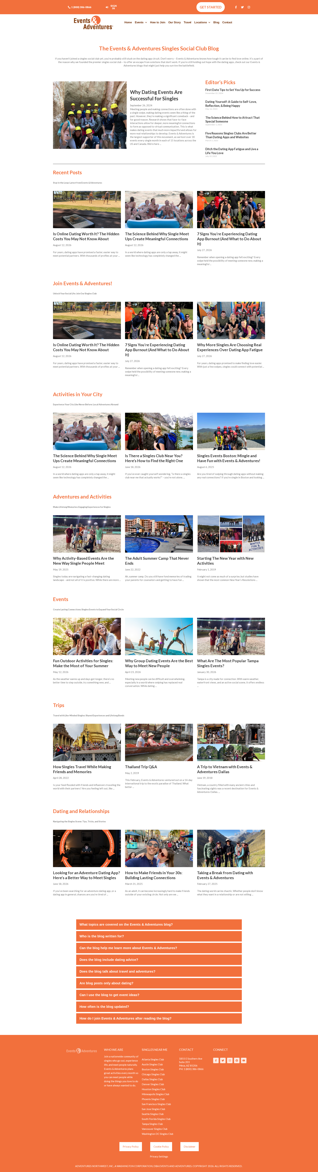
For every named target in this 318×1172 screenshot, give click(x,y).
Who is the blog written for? (102, 936)
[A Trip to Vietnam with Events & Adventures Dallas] (231, 742)
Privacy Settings (159, 1156)
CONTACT (186, 1049)
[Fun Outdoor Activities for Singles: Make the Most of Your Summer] (87, 636)
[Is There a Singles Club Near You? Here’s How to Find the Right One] (159, 431)
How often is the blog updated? (104, 1006)
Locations (200, 22)
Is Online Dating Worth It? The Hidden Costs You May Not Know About (86, 236)
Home (128, 22)
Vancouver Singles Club (154, 1128)
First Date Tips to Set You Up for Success (232, 90)
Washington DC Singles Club (157, 1133)
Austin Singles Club (152, 1064)
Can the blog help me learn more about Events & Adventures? (128, 948)
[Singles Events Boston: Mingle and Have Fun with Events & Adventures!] (231, 431)
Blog (216, 22)
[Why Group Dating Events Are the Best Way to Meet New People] (159, 636)
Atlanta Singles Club (153, 1059)
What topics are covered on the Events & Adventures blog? (126, 924)
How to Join (157, 22)
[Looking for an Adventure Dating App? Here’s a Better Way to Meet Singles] (87, 848)
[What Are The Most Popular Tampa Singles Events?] (231, 636)
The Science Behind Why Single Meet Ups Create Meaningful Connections (157, 236)
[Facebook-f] (236, 7)
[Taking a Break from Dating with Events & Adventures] (231, 848)
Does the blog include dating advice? (109, 960)
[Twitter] (242, 7)
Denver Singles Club (153, 1084)
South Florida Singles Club (156, 1118)
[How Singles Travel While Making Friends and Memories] (87, 742)
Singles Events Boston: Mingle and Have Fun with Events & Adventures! (228, 458)
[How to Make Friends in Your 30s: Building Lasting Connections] (159, 848)
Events (139, 22)
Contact (227, 22)
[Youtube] (243, 1060)
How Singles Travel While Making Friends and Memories (82, 769)
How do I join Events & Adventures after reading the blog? (125, 1018)
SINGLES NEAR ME (154, 1049)
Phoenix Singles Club (153, 1099)
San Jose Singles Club (153, 1109)
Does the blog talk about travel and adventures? (117, 971)
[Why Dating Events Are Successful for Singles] (90, 114)
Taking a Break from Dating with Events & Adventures (225, 875)
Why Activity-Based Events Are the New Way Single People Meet (83, 560)
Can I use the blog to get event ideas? (109, 995)
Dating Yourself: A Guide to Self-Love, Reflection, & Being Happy (231, 103)
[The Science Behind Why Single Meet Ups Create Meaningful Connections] (159, 209)
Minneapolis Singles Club (155, 1094)
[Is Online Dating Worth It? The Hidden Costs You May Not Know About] (87, 209)
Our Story (174, 22)
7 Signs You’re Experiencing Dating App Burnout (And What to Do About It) (229, 238)
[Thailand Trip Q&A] (159, 742)
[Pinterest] (236, 1060)
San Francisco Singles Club (156, 1104)
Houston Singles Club (153, 1089)
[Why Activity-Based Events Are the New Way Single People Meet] (87, 534)
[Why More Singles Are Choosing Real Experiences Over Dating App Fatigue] (231, 320)
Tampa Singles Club (152, 1123)
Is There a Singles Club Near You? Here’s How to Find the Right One (154, 458)
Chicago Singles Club (153, 1074)
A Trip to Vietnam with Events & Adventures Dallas (224, 769)
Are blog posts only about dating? (106, 983)
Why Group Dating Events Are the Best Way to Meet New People (159, 663)
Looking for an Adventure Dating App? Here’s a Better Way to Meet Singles (86, 875)
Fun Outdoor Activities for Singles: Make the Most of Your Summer (83, 663)
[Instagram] (249, 7)
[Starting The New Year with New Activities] (231, 534)
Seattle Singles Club (153, 1113)
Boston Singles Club (153, 1069)
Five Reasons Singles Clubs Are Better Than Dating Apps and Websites (230, 135)
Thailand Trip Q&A (141, 766)
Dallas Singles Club (152, 1079)
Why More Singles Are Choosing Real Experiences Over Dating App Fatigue (230, 347)
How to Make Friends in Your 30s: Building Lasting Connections (153, 875)
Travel (187, 22)
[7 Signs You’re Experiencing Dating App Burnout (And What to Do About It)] (231, 209)
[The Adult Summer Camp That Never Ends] (159, 534)
